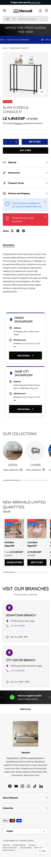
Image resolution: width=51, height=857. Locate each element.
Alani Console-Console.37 (19, 48)
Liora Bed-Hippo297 (32, 544)
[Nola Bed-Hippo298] (14, 528)
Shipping (18, 123)
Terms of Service (9, 850)
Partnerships (38, 848)
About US (6, 845)
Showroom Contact (10, 848)
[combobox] (25, 19)
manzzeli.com (13, 840)
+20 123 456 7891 (17, 670)
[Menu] (4, 10)
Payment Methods (19, 845)
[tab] (9, 245)
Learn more (36, 2)
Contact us (32, 845)
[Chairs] (35, 450)
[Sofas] (13, 450)
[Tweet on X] (12, 231)
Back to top (25, 709)
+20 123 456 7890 (17, 625)
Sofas (12, 465)
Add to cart (35, 141)
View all (6, 511)
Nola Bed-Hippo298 (10, 544)
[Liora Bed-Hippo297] (36, 528)
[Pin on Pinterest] (23, 231)
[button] (46, 10)
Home (5, 48)
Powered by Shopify (26, 840)
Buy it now (25, 150)
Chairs (35, 465)
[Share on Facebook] (18, 231)
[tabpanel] (25, 271)
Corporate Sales (25, 848)
